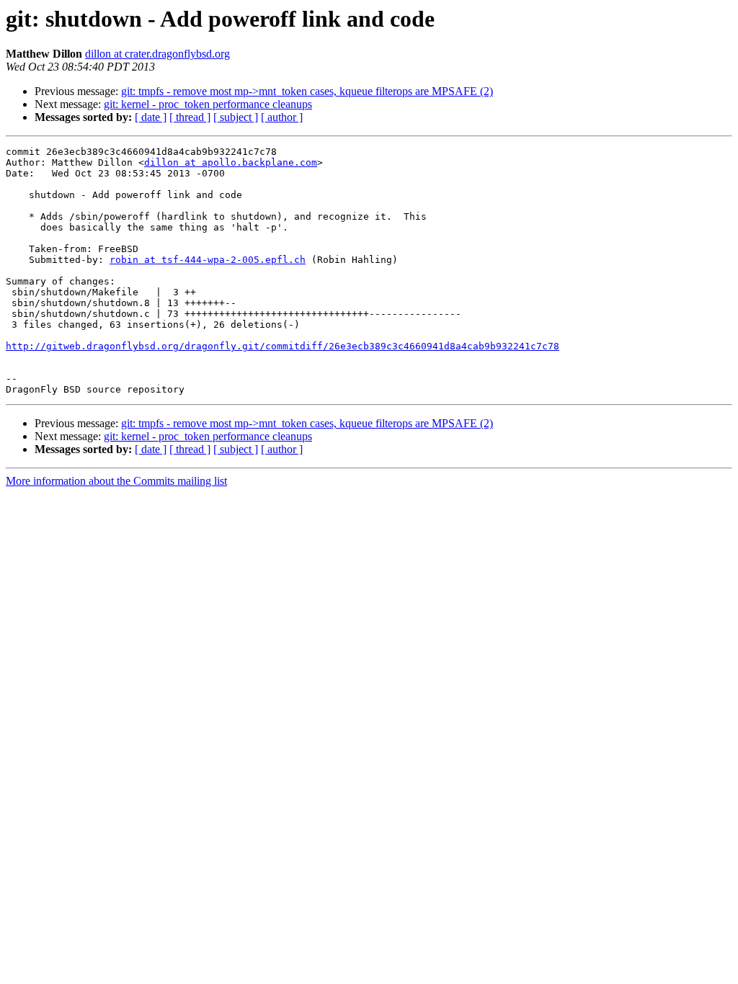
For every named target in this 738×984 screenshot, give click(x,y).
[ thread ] (189, 117)
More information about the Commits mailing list (116, 481)
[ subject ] (235, 117)
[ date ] (150, 117)
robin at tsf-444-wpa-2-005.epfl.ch (208, 259)
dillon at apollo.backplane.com (230, 162)
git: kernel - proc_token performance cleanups (208, 104)
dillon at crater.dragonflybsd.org (157, 54)
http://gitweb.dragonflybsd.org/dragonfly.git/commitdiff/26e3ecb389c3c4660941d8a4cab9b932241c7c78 (282, 346)
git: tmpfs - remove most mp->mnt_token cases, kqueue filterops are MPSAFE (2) (307, 91)
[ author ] (282, 117)
